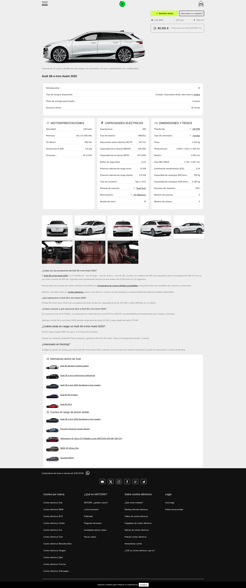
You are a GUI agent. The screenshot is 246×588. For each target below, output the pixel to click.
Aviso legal (169, 503)
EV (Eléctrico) (139, 195)
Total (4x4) (141, 188)
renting (197, 94)
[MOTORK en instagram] (119, 481)
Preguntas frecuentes (93, 523)
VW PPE (196, 129)
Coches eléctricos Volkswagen (56, 571)
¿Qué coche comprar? (134, 503)
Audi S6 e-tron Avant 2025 (56, 275)
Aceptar (143, 585)
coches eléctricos (76, 292)
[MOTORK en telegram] (143, 481)
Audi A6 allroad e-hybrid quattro (74, 366)
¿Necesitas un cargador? (191, 13)
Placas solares (90, 537)
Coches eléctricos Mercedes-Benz (57, 544)
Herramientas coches (133, 544)
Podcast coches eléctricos (135, 537)
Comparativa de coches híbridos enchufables (117, 285)
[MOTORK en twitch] (135, 481)
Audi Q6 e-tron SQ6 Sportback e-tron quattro (80, 385)
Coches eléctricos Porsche (54, 564)
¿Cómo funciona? (91, 509)
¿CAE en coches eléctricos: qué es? (140, 551)
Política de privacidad (174, 509)
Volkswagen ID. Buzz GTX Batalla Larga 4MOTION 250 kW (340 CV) (91, 438)
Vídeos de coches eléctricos (136, 516)
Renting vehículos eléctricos (136, 509)
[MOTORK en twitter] (110, 481)
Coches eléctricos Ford (52, 537)
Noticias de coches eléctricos (137, 530)
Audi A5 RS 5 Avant (69, 395)
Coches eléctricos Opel (53, 557)
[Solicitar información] (88, 473)
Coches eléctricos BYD (53, 516)
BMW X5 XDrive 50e (69, 448)
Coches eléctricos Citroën (54, 523)
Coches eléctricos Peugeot (54, 551)
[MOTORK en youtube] (102, 481)
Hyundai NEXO (67, 458)
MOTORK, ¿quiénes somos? (96, 503)
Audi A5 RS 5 (66, 404)
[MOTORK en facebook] (127, 481)
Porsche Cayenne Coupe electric (75, 429)
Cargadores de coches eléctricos (138, 523)
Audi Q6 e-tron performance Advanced (77, 375)
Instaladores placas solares (95, 530)
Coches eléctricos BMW (53, 509)
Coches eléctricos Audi (52, 503)
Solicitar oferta (165, 13)
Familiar (196, 135)
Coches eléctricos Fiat (52, 530)
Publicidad (88, 516)
